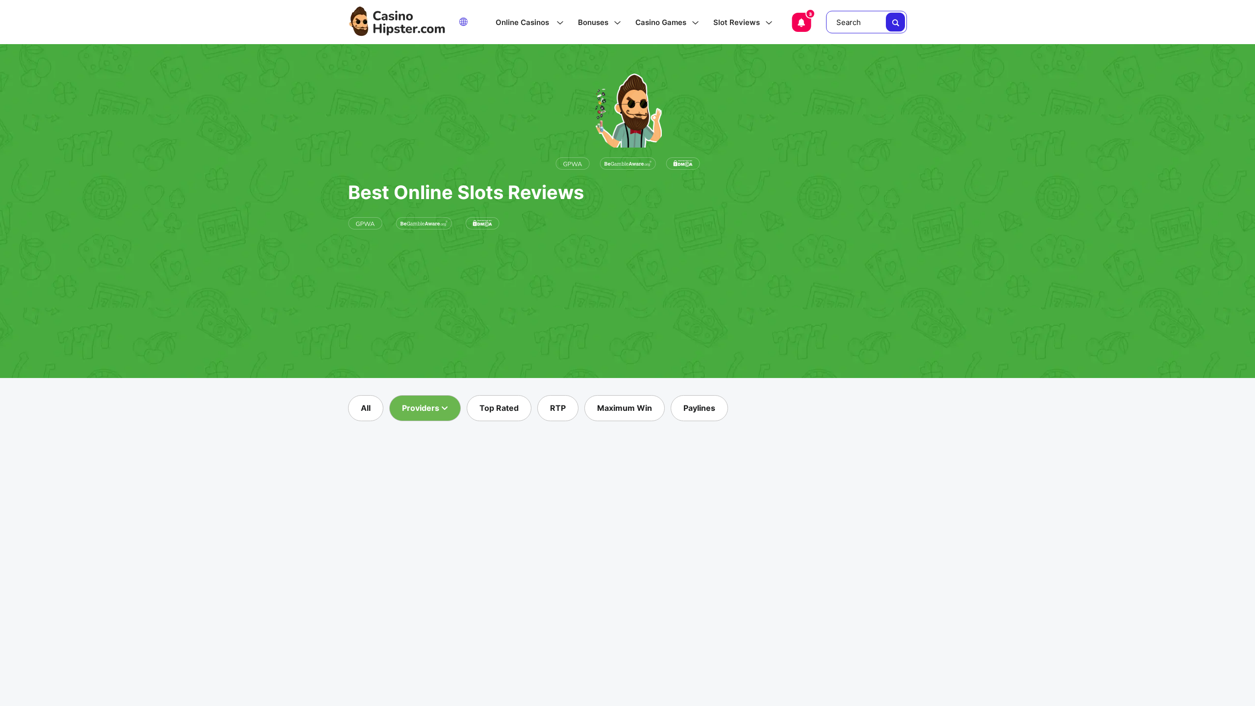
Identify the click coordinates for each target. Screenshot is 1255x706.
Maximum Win (624, 408)
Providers (421, 408)
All (366, 408)
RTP (558, 408)
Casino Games (660, 22)
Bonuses (593, 22)
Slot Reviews (736, 22)
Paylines (699, 408)
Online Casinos (523, 22)
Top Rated (499, 408)
